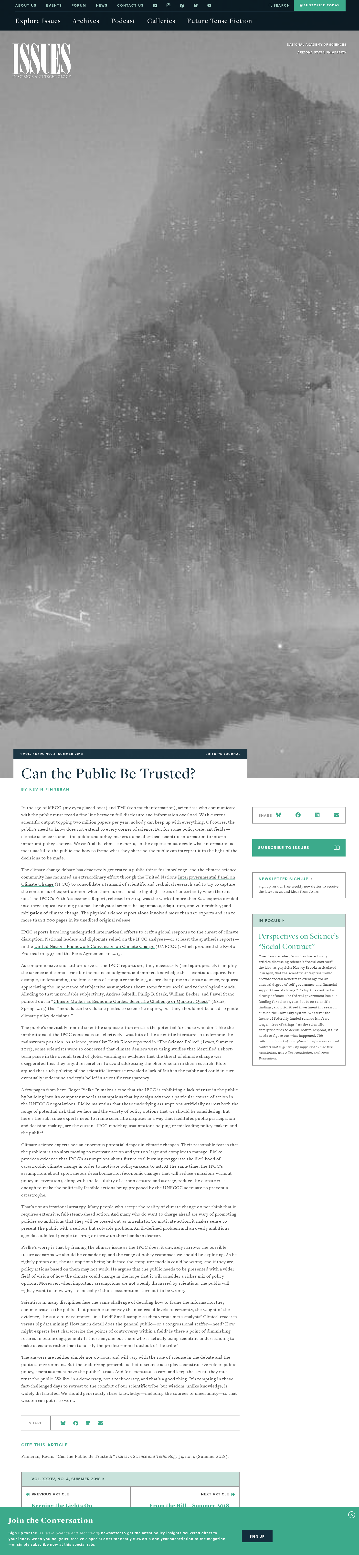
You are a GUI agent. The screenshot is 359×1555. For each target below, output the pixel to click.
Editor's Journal (223, 754)
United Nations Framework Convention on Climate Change (94, 946)
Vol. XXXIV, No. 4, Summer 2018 (67, 1479)
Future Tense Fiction (219, 20)
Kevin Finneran (49, 789)
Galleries (161, 20)
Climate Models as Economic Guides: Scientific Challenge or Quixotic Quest (130, 1001)
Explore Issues (38, 20)
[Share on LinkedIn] (88, 1423)
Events (54, 5)
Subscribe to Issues (283, 847)
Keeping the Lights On (62, 1500)
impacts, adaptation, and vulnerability (183, 905)
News (101, 5)
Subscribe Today (321, 5)
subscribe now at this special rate (62, 1544)
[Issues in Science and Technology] (41, 60)
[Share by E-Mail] (100, 1423)
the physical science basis (117, 905)
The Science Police (178, 1042)
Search (281, 5)
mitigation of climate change (50, 913)
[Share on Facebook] (75, 1423)
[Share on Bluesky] (63, 1423)
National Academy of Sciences (317, 44)
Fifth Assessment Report (80, 898)
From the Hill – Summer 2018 (190, 1500)
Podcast (123, 20)
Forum (79, 5)
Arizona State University (322, 52)
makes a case (113, 1090)
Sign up (257, 1536)
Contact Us (130, 5)
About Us (25, 5)
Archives (86, 20)
